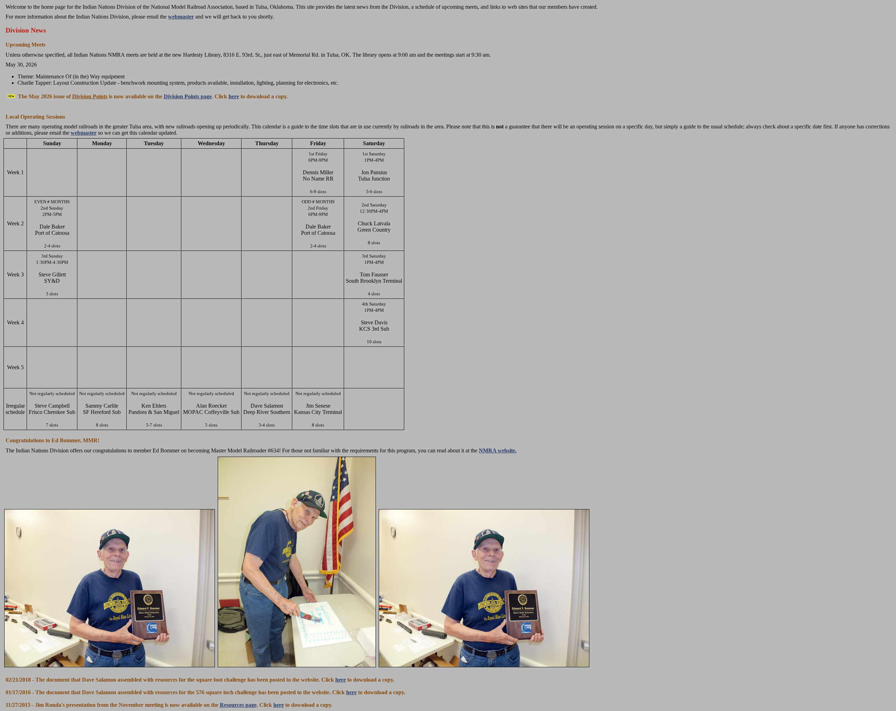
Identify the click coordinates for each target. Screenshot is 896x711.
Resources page (238, 705)
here (234, 96)
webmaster (181, 17)
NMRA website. (498, 450)
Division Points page (188, 96)
